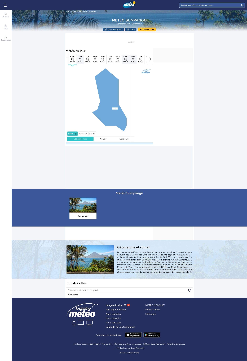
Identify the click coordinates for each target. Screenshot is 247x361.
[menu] (6, 5)
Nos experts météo (116, 309)
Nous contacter (113, 322)
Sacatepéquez (83, 12)
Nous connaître (113, 313)
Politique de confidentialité (153, 344)
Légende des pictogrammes (120, 326)
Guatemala (74, 12)
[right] (150, 59)
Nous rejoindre (113, 318)
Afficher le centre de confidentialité (130, 348)
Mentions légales (80, 344)
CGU (91, 344)
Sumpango (92, 12)
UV (90, 133)
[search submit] (242, 5)
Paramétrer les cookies (176, 344)
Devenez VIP (148, 29)
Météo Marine (152, 309)
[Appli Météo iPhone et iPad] (133, 335)
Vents (81, 133)
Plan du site (106, 344)
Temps (70, 133)
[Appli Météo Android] (151, 335)
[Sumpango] (112, 108)
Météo (67, 12)
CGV (97, 344)
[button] (112, 108)
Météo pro (150, 313)
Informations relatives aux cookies (127, 344)
